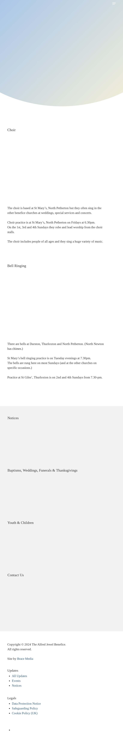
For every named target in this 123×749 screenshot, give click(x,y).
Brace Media (25, 659)
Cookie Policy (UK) (25, 713)
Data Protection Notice (26, 703)
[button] (114, 3)
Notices (16, 685)
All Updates (19, 676)
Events (16, 681)
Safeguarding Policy (25, 708)
